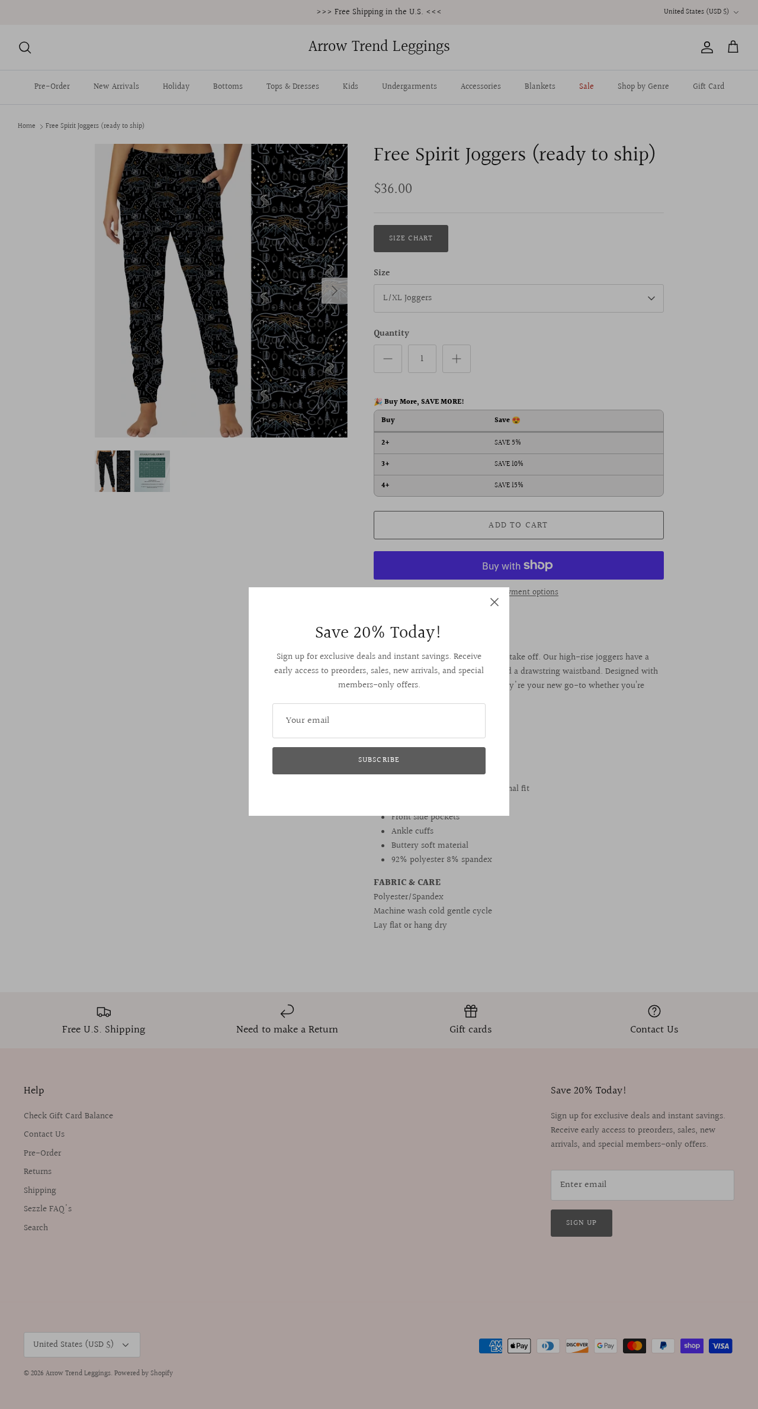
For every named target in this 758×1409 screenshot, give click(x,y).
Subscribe (378, 760)
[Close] (494, 602)
